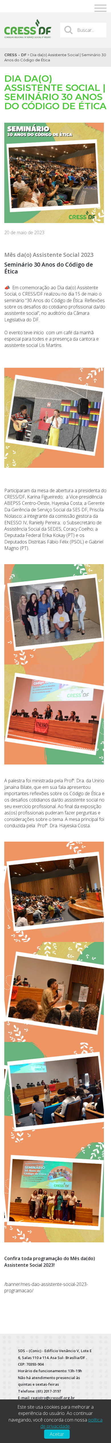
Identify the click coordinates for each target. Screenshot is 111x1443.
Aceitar (57, 1434)
